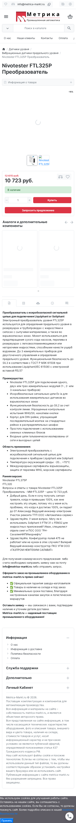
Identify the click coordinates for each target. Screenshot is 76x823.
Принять (6, 820)
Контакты (47, 38)
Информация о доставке (26, 649)
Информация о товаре (22, 82)
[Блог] (63, 4)
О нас (7, 38)
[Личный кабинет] (70, 4)
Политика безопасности (26, 653)
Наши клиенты (26, 38)
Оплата (63, 38)
